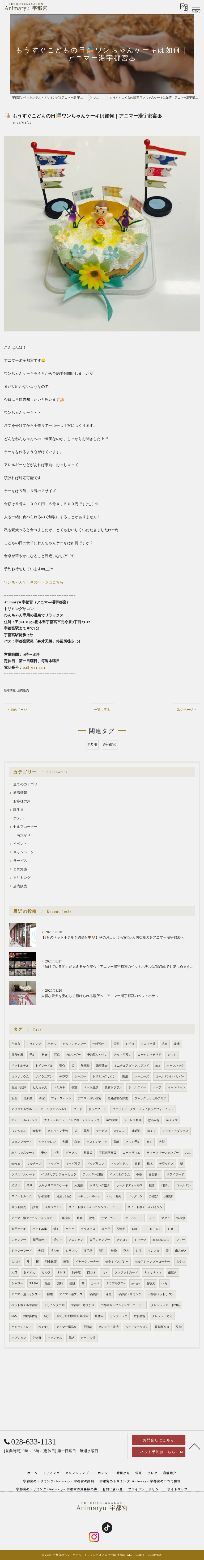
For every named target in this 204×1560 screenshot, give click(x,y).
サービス (20, 861)
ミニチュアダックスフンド (131, 1065)
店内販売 (23, 690)
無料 (60, 1283)
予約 (32, 1054)
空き (126, 1250)
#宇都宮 (109, 745)
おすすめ (29, 1272)
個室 (74, 1087)
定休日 (36, 1337)
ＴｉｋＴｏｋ (152, 1228)
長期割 (87, 1326)
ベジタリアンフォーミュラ (58, 1174)
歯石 (138, 1163)
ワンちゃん (18, 1130)
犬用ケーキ (18, 1228)
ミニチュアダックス (175, 1130)
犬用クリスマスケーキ (53, 1185)
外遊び (153, 1196)
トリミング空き (100, 1185)
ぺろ (164, 1283)
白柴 (77, 1141)
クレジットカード (126, 1272)
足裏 (80, 1218)
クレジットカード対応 (165, 1305)
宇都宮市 (44, 1196)
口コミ (91, 1272)
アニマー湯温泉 (66, 1326)
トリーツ (140, 1239)
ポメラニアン (44, 1076)
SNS (14, 1316)
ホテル (18, 818)
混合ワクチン (53, 1207)
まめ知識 (20, 869)
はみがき (154, 1120)
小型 (56, 1152)
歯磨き (172, 1272)
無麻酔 (85, 1065)
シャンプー (18, 1239)
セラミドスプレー (117, 1261)
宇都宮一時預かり (82, 1305)
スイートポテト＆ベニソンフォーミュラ (95, 1207)
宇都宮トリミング (129, 1294)
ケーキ (70, 1228)
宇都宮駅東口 (107, 1152)
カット (172, 1054)
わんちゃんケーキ (23, 1152)
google (135, 1283)
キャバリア (73, 1163)
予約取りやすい (97, 1054)
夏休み (99, 1316)
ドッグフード (97, 1109)
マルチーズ (34, 1163)
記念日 (121, 1228)
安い (44, 1152)
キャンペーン (23, 852)
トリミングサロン (104, 1076)
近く (56, 1228)
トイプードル (44, 1065)
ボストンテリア (97, 1141)
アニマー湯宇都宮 (89, 1098)
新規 (125, 1076)
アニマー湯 (148, 1043)
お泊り (130, 1043)
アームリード (134, 1218)
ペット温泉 (91, 1087)
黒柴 (87, 1130)
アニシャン (76, 1239)
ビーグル (71, 1152)
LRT (134, 1228)
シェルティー (137, 1087)
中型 (139, 1174)
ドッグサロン (95, 1163)
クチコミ (122, 1239)
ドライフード (175, 1174)
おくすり (44, 1326)
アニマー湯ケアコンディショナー (33, 1218)
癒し (149, 1141)
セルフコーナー (25, 827)
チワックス (166, 1163)
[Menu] (196, 7)
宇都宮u (94, 1294)
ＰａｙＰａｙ (153, 1272)
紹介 (47, 1316)
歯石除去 (102, 1065)
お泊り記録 (18, 1087)
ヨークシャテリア (149, 1054)
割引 (102, 1250)
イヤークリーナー (87, 1261)
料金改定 (51, 1261)
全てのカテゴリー (27, 784)
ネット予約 (133, 1141)
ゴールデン (183, 1185)
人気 (14, 1272)
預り (29, 1185)
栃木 (150, 1163)
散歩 (152, 1185)
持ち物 (54, 1250)
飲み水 (180, 1218)
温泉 (165, 1043)
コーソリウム (131, 1152)
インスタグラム (119, 1174)
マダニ (165, 1218)
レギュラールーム (89, 1196)
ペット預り (114, 1196)
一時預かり (22, 835)
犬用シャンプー (100, 1239)
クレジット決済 (108, 1326)
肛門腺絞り (39, 1239)
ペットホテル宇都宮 (24, 1305)
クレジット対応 (162, 1316)
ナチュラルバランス (24, 1120)
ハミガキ (59, 1087)
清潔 (42, 1098)
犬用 (65, 1141)
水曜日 (136, 1130)
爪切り (57, 1239)
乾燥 (114, 1250)
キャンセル (55, 1337)
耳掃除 (66, 1218)
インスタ (153, 1250)
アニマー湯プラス (71, 1294)
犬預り (15, 1185)
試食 (35, 1207)
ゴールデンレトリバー (170, 1076)
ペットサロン (47, 1141)
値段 (72, 1283)
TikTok (34, 1283)
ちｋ (105, 1272)
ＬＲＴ (172, 1228)
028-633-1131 (34, 667)
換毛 (66, 1261)
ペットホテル (20, 1065)
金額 (41, 1250)
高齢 (116, 1141)
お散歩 (168, 1196)
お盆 (188, 1152)
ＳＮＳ (61, 1272)
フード (77, 1109)
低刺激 (28, 1098)
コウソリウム (20, 1076)
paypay (15, 1163)
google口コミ (161, 1239)
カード (95, 1283)
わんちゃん (39, 1087)
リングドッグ (119, 1316)
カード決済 (88, 1337)
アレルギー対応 (93, 1174)
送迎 (116, 1043)
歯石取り (154, 1174)
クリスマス (88, 1228)
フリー (180, 1239)
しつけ (15, 1261)
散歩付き (140, 1316)
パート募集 (39, 1228)
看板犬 (150, 1283)
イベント (20, 844)
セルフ (46, 1272)
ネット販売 (18, 1207)
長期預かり (162, 1326)
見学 (179, 1326)
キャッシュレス (21, 1326)
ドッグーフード (21, 1250)
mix (157, 1065)
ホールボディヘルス (129, 1185)
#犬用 (92, 745)
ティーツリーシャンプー (163, 1152)
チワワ (63, 1076)
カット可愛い (122, 1054)
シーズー (80, 1076)
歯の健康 (112, 1120)
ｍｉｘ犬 (172, 1120)
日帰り (165, 1185)
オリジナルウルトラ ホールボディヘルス (39, 1109)
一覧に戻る (102, 709)
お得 (138, 1250)
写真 (57, 1054)
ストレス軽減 (133, 1120)
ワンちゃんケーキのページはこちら (33, 582)
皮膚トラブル (113, 1087)
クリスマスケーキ (23, 1174)
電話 (71, 1337)
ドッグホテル (119, 1163)
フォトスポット (61, 1098)
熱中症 (76, 1272)
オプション (18, 1337)
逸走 (109, 1294)
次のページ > (186, 709)
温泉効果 (17, 1054)
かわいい (120, 1130)
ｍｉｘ (151, 1130)
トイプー (54, 1163)
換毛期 (88, 1250)
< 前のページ (17, 709)
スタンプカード (21, 1141)
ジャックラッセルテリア (150, 1098)
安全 (14, 1098)
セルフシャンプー (74, 1043)
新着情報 (10, 690)
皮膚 (177, 1043)
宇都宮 (15, 1043)
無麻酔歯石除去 (118, 1098)
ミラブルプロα (115, 1283)
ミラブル (71, 1250)
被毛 (92, 1218)
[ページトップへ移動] (194, 1446)
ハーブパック (175, 1065)
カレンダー (73, 1054)
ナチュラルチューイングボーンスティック (72, 1120)
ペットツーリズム (136, 1326)
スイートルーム (21, 1196)
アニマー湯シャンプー (26, 1294)
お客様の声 (22, 801)
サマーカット (110, 1218)
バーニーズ (141, 1076)
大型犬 (36, 1130)
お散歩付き (30, 1316)
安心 (62, 1065)
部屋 (50, 1294)
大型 (162, 1141)
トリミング (22, 878)
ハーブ (156, 1087)
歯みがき (181, 1250)
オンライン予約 (58, 1130)
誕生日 (18, 810)
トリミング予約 (54, 1305)
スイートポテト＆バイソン (145, 1207)
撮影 (48, 1283)
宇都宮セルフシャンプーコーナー (122, 1305)
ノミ (152, 1218)
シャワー (17, 1283)
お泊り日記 (63, 1196)
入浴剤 (78, 1185)
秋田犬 (88, 1152)
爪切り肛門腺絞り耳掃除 (72, 1316)
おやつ (180, 1261)
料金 (45, 1054)
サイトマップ (177, 1489)
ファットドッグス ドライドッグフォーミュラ (143, 1109)
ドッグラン (135, 1196)
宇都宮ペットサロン (161, 1294)
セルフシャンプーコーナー (152, 1261)
